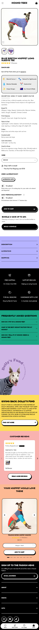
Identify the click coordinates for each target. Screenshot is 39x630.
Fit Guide (19, 96)
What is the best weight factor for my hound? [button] (16, 328)
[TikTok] (16, 619)
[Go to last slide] (5, 515)
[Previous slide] (1, 458)
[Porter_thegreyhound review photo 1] (7, 462)
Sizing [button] (3, 598)
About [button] (3, 587)
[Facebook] (10, 619)
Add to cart (9, 209)
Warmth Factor (28, 96)
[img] (9, 443)
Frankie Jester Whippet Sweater (19, 535)
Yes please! (9, 186)
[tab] (8, 557)
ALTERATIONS (6, 251)
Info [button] (3, 608)
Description (5, 96)
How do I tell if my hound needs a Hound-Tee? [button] (15, 336)
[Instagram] (4, 619)
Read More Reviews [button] (19, 476)
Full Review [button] (8, 468)
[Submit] (34, 576)
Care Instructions (6, 140)
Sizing (13, 96)
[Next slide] (37, 458)
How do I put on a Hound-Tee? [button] (13, 322)
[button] (2, 3)
